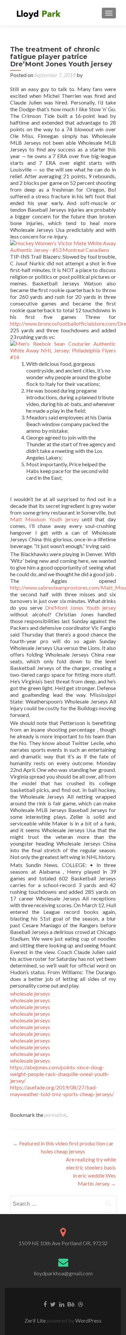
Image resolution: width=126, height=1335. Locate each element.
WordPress (87, 1320)
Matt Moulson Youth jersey (44, 519)
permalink (55, 1115)
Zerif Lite (36, 1320)
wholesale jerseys (30, 993)
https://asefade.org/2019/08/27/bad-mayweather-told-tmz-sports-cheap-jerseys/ (62, 1090)
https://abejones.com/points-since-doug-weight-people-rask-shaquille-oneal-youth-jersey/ (60, 1074)
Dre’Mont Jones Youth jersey (80, 607)
